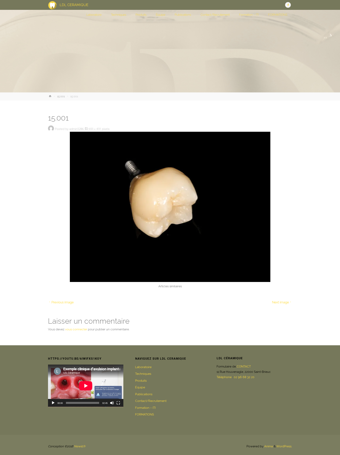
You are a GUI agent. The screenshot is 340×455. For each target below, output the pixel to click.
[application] (85, 386)
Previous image (62, 302)
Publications (143, 394)
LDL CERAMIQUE (74, 5)
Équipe (140, 387)
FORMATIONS (144, 414)
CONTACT (244, 366)
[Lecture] (53, 403)
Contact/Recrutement (150, 401)
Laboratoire (143, 367)
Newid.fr (79, 446)
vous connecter (76, 329)
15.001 (61, 96)
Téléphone (224, 377)
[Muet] (112, 403)
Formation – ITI (145, 408)
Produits (141, 380)
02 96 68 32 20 (244, 377)
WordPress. (284, 446)
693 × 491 (95, 129)
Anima (268, 446)
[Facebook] (288, 5)
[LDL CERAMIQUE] (52, 5)
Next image (280, 302)
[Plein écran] (118, 403)
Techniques (143, 374)
